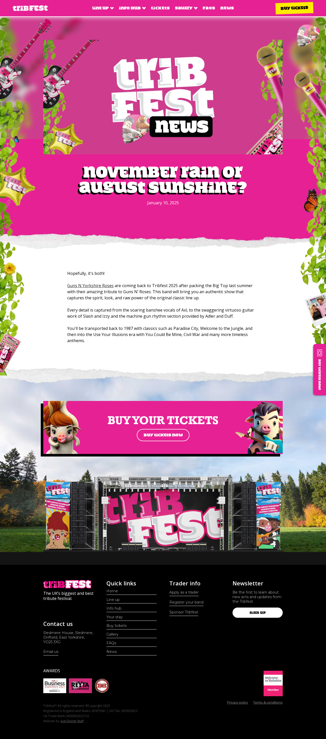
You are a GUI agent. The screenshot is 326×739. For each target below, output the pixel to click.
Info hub (113, 608)
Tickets (160, 8)
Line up (113, 599)
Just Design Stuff (72, 721)
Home (112, 591)
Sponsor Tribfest (183, 612)
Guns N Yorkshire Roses (90, 285)
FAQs (209, 8)
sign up (258, 612)
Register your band (186, 602)
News (227, 8)
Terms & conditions (268, 702)
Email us (50, 651)
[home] (30, 8)
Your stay (114, 617)
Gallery (112, 634)
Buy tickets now (163, 435)
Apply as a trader (184, 592)
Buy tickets (294, 8)
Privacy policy (237, 702)
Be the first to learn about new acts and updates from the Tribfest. (257, 597)
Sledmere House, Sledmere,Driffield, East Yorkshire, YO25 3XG (68, 637)
